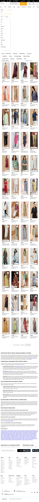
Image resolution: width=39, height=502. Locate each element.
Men (33, 462)
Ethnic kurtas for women (18, 366)
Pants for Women (14, 437)
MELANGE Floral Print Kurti (24, 175)
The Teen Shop (19, 466)
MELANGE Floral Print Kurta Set (33, 291)
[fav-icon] (29, 3)
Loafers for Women (22, 435)
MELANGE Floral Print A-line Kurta (5, 291)
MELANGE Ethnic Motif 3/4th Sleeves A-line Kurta (15, 291)
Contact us (34, 477)
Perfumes (26, 463)
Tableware (10, 480)
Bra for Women (27, 436)
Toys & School (19, 483)
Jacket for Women (22, 436)
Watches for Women (24, 431)
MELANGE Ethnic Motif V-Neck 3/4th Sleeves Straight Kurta (24, 152)
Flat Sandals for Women (7, 437)
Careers (25, 478)
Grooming (10, 466)
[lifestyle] (4, 499)
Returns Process (35, 479)
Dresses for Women (10, 431)
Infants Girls (18, 461)
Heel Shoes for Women (10, 438)
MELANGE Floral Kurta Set (14, 128)
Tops (1, 458)
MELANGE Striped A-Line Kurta (24, 198)
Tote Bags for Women (4, 433)
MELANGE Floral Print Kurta (14, 82)
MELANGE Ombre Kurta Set (24, 128)
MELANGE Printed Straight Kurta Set (14, 244)
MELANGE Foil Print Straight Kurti (33, 221)
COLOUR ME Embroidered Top (32, 268)
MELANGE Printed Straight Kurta (5, 268)
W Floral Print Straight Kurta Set (14, 337)
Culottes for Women (4, 430)
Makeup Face (26, 460)
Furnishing (10, 478)
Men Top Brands (34, 463)
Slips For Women (25, 438)
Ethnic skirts (10, 371)
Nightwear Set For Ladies (23, 434)
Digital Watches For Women (14, 435)
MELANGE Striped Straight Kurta (24, 105)
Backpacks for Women (29, 435)
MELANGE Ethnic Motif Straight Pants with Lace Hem (6, 245)
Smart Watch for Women (32, 431)
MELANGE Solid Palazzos (32, 175)
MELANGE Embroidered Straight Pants (15, 105)
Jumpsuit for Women (12, 432)
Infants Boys (19, 462)
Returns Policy (34, 480)
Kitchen (10, 479)
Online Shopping (3, 431)
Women (33, 458)
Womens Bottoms (27, 430)
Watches (10, 467)
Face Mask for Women (18, 438)
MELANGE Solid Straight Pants (4, 152)
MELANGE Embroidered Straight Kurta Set (34, 82)
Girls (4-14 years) (19, 480)
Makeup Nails (26, 462)
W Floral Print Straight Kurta (24, 314)
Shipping (33, 478)
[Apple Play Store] (27, 450)
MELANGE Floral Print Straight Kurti (14, 175)
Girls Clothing (19, 458)
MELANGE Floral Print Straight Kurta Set (33, 198)
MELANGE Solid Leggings (4, 221)
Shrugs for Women (26, 432)
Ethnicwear (2, 460)
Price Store (34, 467)
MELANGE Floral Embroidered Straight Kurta (33, 245)
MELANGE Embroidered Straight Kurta (15, 152)
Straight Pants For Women (27, 433)
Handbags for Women (18, 433)
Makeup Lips (26, 461)
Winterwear (10, 462)
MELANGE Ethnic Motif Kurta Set (24, 82)
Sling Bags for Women (17, 431)
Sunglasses (10, 468)
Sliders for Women (19, 432)
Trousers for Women (7, 436)
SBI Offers (26, 484)
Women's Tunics (16, 430)
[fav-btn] (8, 64)
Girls (33, 466)
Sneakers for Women (15, 439)
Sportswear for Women (21, 437)
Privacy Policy (18, 499)
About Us (25, 477)
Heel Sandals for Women (15, 436)
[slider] (1, 13)
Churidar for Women (8, 439)
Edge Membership (27, 483)
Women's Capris (21, 430)
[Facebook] (32, 492)
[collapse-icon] (10, 19)
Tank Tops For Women (31, 438)
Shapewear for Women (29, 439)
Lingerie (2, 466)
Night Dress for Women (33, 432)
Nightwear (2, 467)
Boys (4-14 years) (19, 477)
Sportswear (3, 468)
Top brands (2, 483)
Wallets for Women (7, 435)
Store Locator (26, 479)
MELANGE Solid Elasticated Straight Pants (33, 152)
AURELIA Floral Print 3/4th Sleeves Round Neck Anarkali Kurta (5, 198)
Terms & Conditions (12, 499)
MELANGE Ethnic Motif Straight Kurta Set (5, 105)
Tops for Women (10, 430)
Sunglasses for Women (14, 434)
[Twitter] (34, 492)
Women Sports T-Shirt (34, 430)
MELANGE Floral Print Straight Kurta (5, 175)
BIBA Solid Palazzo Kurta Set (6, 82)
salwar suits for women (32, 358)
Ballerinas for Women (11, 433)
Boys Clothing (19, 460)
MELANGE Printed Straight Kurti (5, 128)
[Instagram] (37, 492)
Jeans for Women (30, 434)
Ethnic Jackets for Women (30, 437)
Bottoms (2, 461)
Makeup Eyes (26, 458)
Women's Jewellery (22, 439)
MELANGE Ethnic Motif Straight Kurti (33, 105)
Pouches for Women (7, 434)
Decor (10, 477)
